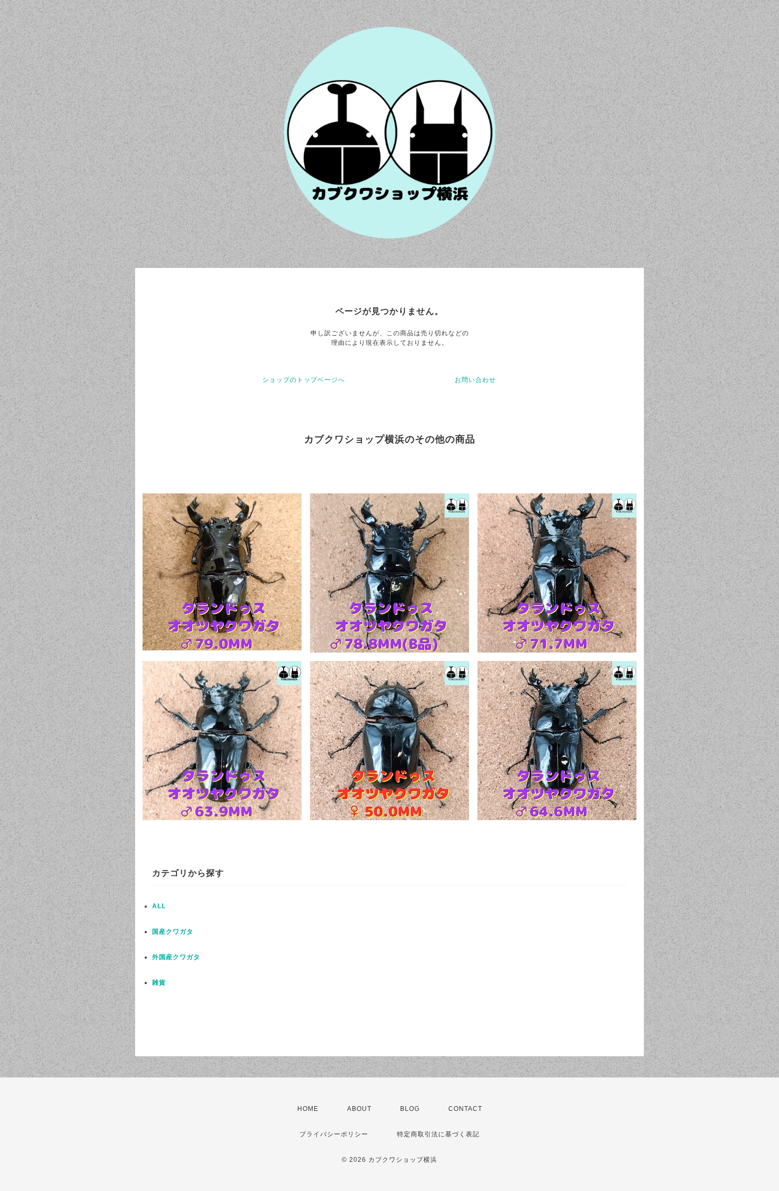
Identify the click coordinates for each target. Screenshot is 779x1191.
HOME (307, 1108)
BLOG (410, 1108)
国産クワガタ (172, 931)
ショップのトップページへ (303, 380)
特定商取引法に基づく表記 (438, 1134)
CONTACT (465, 1108)
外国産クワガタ (176, 957)
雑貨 (159, 982)
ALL (159, 906)
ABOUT (359, 1108)
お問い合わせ (475, 380)
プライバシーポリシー (333, 1134)
